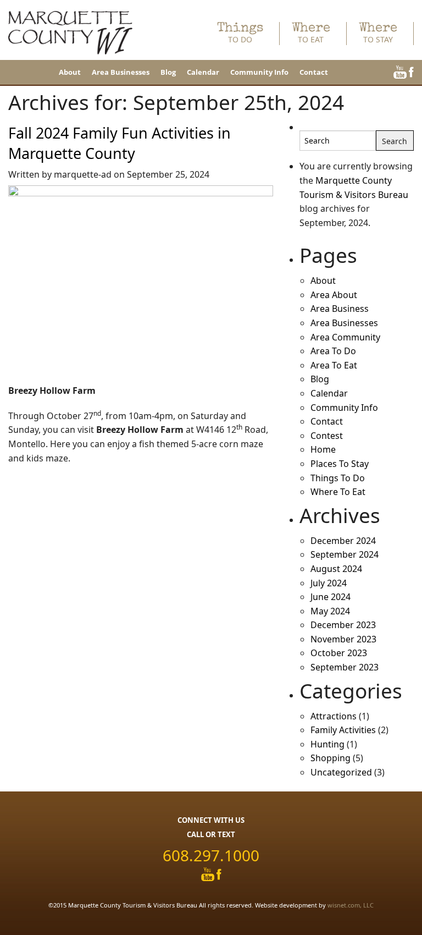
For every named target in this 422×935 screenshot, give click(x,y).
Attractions (333, 716)
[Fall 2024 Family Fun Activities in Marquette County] (140, 284)
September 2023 (344, 667)
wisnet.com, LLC (350, 905)
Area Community (345, 337)
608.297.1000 (211, 855)
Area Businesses (120, 72)
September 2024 (344, 554)
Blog (168, 72)
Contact (313, 72)
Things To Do (337, 478)
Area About (333, 295)
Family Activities (343, 730)
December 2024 (343, 541)
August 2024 (336, 569)
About (70, 72)
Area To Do (333, 351)
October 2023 (338, 653)
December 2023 (343, 625)
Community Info (259, 72)
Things (240, 33)
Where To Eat (337, 492)
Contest (326, 436)
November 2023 (343, 639)
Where (311, 33)
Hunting (327, 744)
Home (323, 449)
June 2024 (330, 597)
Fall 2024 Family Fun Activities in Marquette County (119, 143)
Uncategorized (341, 772)
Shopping (330, 758)
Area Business (339, 308)
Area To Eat (333, 365)
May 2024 (330, 611)
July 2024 (328, 583)
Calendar (203, 72)
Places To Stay (339, 464)
